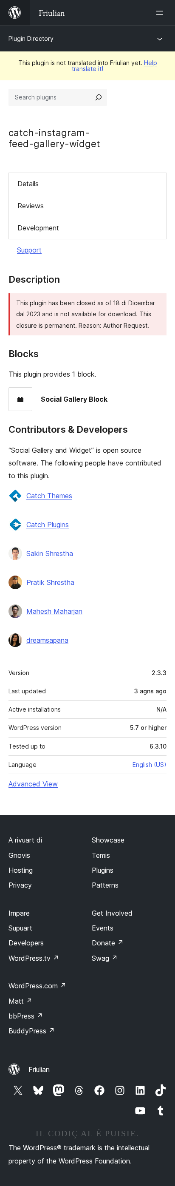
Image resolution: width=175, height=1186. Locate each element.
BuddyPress (31, 1031)
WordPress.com (37, 986)
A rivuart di (25, 840)
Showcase (108, 840)
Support (29, 250)
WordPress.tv (33, 958)
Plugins (102, 870)
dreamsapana (47, 640)
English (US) (150, 764)
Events (102, 928)
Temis (101, 855)
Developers (26, 943)
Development (38, 228)
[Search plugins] (98, 97)
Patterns (105, 885)
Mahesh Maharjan (54, 611)
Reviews (30, 205)
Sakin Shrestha (49, 553)
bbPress (25, 1016)
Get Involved (112, 913)
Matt (20, 1001)
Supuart (20, 928)
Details (28, 183)
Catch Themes (49, 495)
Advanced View (33, 784)
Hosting (20, 870)
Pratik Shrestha (50, 582)
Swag (105, 958)
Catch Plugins (47, 524)
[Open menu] (161, 13)
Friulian (39, 1069)
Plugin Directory (31, 38)
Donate (108, 943)
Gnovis (19, 855)
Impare (19, 913)
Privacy (20, 885)
